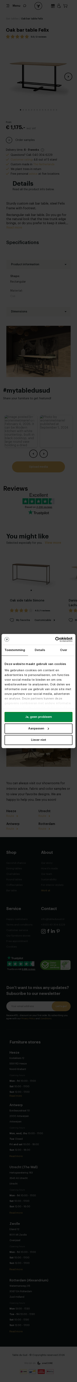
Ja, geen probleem (38, 716)
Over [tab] (63, 650)
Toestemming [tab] (15, 650)
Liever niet (38, 739)
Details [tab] (40, 650)
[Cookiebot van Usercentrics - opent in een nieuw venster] (55, 639)
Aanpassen (36, 728)
